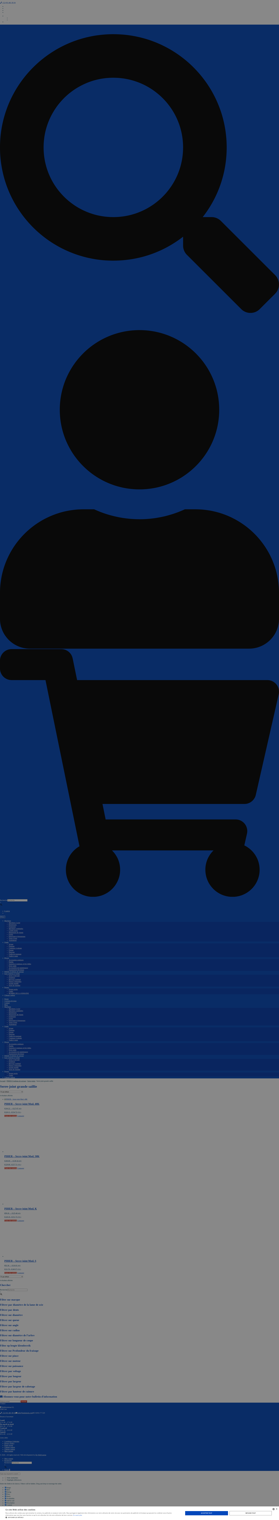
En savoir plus (77, 1515)
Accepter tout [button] (206, 1513)
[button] (92, 1517)
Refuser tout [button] (251, 1513)
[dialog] (139, 760)
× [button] (276, 1509)
